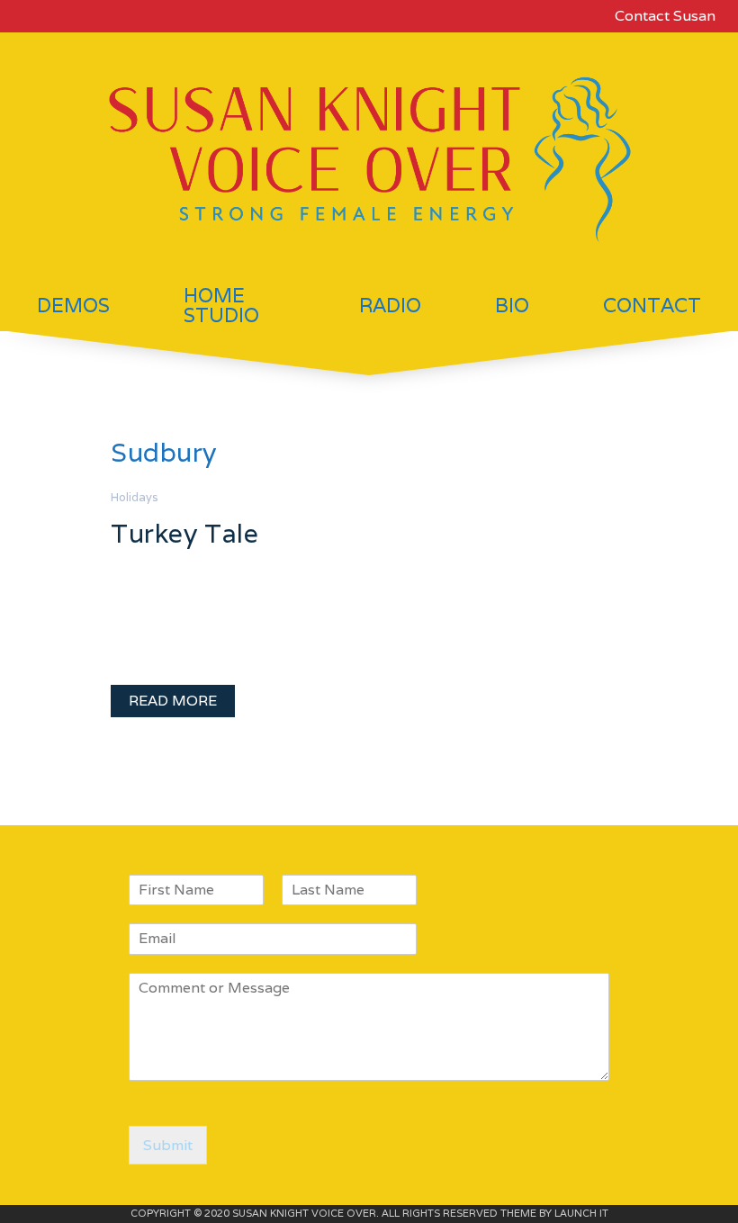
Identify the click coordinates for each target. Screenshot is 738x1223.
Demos (73, 305)
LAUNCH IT (581, 1213)
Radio (390, 305)
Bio (512, 305)
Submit (168, 1145)
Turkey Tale (184, 533)
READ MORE (173, 700)
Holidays (134, 497)
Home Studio (221, 305)
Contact (652, 305)
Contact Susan (665, 15)
